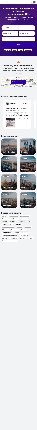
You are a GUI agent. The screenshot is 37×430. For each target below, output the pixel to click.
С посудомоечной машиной (9, 235)
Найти (18, 45)
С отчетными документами (9, 241)
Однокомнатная (13, 216)
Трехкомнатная (6, 218)
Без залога (23, 238)
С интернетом (24, 235)
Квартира (4, 221)
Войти (27, 2)
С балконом (5, 229)
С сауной (23, 229)
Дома (20, 50)
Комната (12, 221)
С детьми (4, 238)
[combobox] (18, 27)
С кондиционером (7, 232)
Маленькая (24, 218)
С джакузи (19, 227)
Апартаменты (21, 221)
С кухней (10, 224)
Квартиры (7, 50)
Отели (14, 50)
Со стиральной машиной (21, 232)
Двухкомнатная (24, 216)
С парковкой (14, 229)
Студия (4, 216)
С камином (28, 227)
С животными (13, 238)
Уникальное (28, 50)
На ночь (31, 238)
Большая (15, 218)
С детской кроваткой (8, 227)
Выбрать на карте (18, 82)
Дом (29, 221)
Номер (4, 224)
